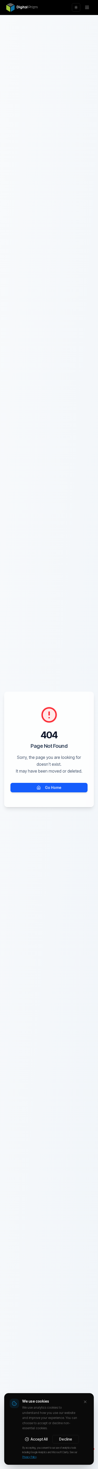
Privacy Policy (29, 1456)
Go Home (53, 787)
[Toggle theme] (76, 7)
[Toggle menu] (87, 7)
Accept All (39, 1439)
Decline (65, 1439)
